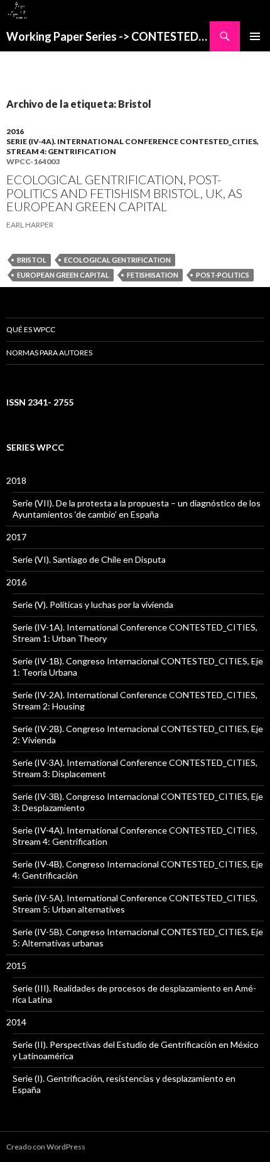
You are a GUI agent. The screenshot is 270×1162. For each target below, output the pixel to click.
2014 (16, 1022)
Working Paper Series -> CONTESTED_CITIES (108, 36)
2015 (16, 965)
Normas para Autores (49, 352)
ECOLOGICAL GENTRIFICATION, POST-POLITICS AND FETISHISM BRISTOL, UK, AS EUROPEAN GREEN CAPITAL (124, 193)
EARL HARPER (29, 224)
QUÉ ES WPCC (30, 329)
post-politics (222, 275)
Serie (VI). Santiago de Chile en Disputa (89, 559)
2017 (16, 536)
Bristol (31, 260)
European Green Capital (63, 275)
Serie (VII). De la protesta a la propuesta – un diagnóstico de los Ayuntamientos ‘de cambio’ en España (137, 509)
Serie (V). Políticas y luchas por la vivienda (93, 604)
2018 (16, 480)
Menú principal (255, 36)
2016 (15, 131)
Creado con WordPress (45, 1146)
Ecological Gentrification (117, 260)
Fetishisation (152, 275)
